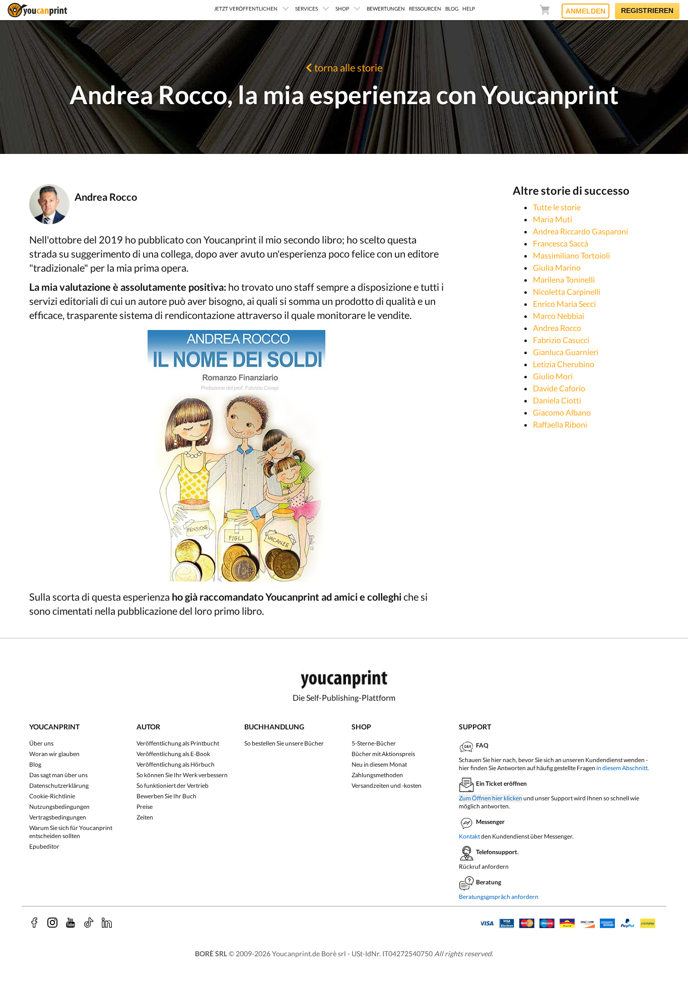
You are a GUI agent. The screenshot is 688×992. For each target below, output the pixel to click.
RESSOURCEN (425, 9)
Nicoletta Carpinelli (566, 291)
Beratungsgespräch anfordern (498, 896)
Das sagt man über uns (58, 775)
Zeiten (144, 817)
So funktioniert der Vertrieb (172, 785)
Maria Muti (552, 219)
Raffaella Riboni (560, 424)
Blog (35, 764)
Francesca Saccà (560, 243)
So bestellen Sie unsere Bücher (284, 743)
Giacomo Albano (562, 412)
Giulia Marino (557, 267)
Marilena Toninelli (564, 279)
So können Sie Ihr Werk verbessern (182, 775)
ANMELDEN (585, 11)
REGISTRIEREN (647, 11)
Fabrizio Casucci (561, 340)
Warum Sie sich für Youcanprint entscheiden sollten (70, 832)
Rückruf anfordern (484, 866)
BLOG (451, 9)
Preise (144, 806)
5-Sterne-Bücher (374, 743)
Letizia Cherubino (563, 364)
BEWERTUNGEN (386, 9)
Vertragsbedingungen (57, 817)
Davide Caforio (559, 388)
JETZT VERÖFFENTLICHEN (246, 9)
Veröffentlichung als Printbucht (177, 743)
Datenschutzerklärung (59, 785)
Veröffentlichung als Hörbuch (175, 764)
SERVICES (306, 9)
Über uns (41, 743)
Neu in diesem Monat (379, 764)
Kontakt (469, 836)
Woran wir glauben (54, 754)
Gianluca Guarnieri (565, 352)
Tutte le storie (557, 207)
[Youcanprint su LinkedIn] (107, 923)
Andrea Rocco (557, 328)
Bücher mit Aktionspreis (383, 754)
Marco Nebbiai (558, 315)
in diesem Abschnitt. (622, 768)
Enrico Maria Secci (564, 303)
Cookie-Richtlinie (52, 796)
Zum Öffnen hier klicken (490, 798)
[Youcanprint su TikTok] (89, 923)
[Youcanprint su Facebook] (34, 923)
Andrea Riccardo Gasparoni (580, 231)
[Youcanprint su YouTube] (70, 923)
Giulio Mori (553, 376)
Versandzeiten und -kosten (387, 785)
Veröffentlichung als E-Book (173, 754)
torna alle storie (347, 67)
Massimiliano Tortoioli (571, 255)
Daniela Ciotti (557, 400)
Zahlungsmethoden (377, 775)
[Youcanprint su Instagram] (52, 923)
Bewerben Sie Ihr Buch (166, 796)
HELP (468, 9)
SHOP (342, 9)
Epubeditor (44, 846)
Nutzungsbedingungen (59, 806)
